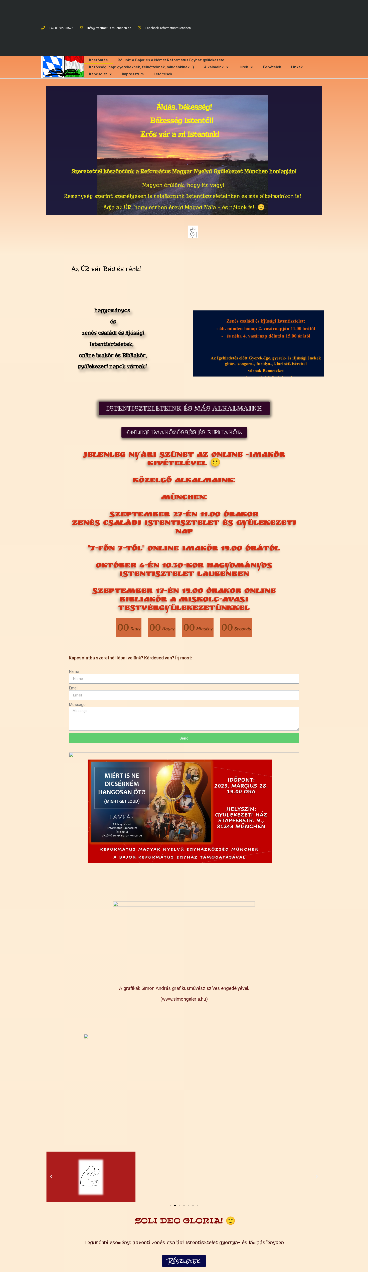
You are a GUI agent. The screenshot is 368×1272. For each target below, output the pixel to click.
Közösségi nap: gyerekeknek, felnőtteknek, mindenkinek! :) (141, 67)
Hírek (243, 67)
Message (77, 705)
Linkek (297, 67)
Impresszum (133, 74)
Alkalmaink (214, 67)
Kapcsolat (98, 74)
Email (73, 688)
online (113, 338)
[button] (184, 408)
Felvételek (272, 67)
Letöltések (163, 74)
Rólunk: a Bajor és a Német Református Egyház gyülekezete (171, 60)
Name (74, 672)
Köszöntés (98, 60)
